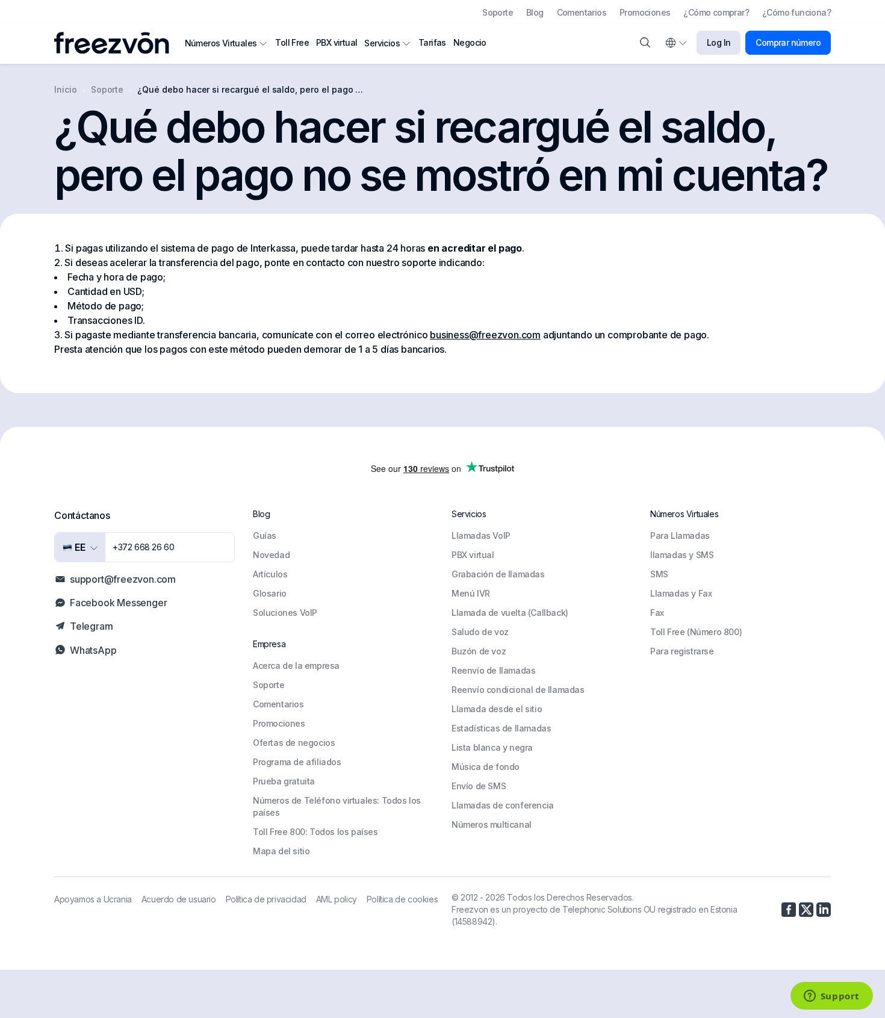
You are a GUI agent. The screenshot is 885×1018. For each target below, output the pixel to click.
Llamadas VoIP (481, 535)
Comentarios (581, 12)
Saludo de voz (480, 632)
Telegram (91, 626)
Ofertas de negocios (294, 742)
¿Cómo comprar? (716, 12)
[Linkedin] (823, 909)
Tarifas (432, 42)
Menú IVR (471, 593)
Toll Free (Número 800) (696, 632)
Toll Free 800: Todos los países (315, 832)
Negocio (469, 42)
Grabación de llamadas (498, 574)
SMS (659, 574)
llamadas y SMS (681, 555)
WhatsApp (93, 650)
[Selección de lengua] (675, 43)
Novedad (271, 555)
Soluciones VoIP (285, 612)
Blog (535, 12)
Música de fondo (486, 767)
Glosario (270, 593)
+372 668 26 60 (143, 547)
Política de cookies (402, 899)
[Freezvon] (116, 43)
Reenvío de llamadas (493, 670)
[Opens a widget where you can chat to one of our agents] (831, 997)
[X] (806, 909)
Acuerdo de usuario (178, 899)
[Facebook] (788, 909)
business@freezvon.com (485, 335)
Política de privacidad (266, 899)
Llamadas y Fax (681, 593)
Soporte (497, 12)
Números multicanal (492, 824)
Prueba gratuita (284, 781)
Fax (657, 612)
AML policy (336, 899)
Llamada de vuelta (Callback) (510, 612)
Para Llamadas (680, 535)
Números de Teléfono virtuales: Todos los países (337, 806)
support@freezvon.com (123, 579)
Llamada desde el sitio (497, 709)
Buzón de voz (479, 651)
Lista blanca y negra (492, 747)
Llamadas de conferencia (503, 805)
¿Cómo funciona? (796, 12)
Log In (718, 42)
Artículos (270, 574)
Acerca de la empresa (296, 665)
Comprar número (788, 42)
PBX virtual (336, 42)
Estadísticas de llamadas (501, 728)
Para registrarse (682, 651)
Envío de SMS (479, 786)
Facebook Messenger (118, 603)
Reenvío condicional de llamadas (518, 689)
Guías (264, 535)
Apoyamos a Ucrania (93, 899)
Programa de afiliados (297, 762)
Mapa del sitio (281, 851)
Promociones (645, 12)
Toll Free (292, 42)
